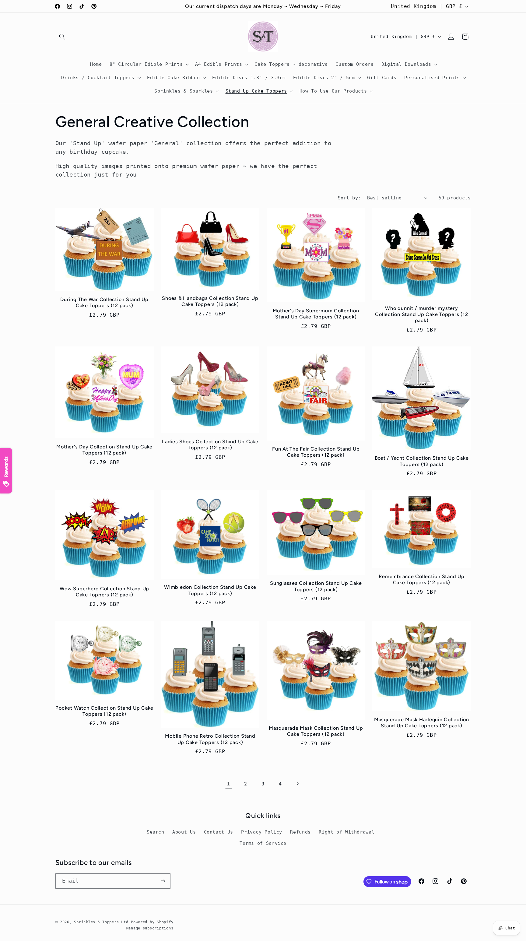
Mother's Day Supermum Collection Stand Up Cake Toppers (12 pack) (316, 314)
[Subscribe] (163, 880)
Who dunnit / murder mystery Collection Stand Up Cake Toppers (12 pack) (421, 314)
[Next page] (297, 784)
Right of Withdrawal (346, 832)
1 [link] (228, 784)
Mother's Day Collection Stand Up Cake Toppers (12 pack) (104, 450)
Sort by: (349, 197)
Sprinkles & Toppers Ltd (101, 922)
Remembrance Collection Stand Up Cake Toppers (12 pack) (421, 579)
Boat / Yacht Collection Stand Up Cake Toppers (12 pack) (422, 461)
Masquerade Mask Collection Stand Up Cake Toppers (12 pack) (316, 731)
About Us (184, 832)
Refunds (300, 832)
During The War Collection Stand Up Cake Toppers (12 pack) (104, 302)
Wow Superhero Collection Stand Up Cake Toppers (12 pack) (104, 592)
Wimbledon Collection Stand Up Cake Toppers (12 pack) (210, 590)
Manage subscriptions (150, 928)
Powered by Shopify (152, 922)
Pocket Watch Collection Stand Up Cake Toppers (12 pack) (104, 711)
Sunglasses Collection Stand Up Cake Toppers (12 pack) (316, 586)
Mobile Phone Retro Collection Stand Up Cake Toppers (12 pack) (210, 739)
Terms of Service (263, 843)
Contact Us (218, 832)
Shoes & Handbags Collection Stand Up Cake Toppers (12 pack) (210, 301)
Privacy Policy (261, 832)
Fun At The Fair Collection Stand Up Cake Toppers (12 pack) (315, 452)
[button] (62, 37)
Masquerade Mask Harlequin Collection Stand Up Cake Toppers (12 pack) (421, 723)
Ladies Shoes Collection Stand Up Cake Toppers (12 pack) (210, 445)
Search (155, 832)
